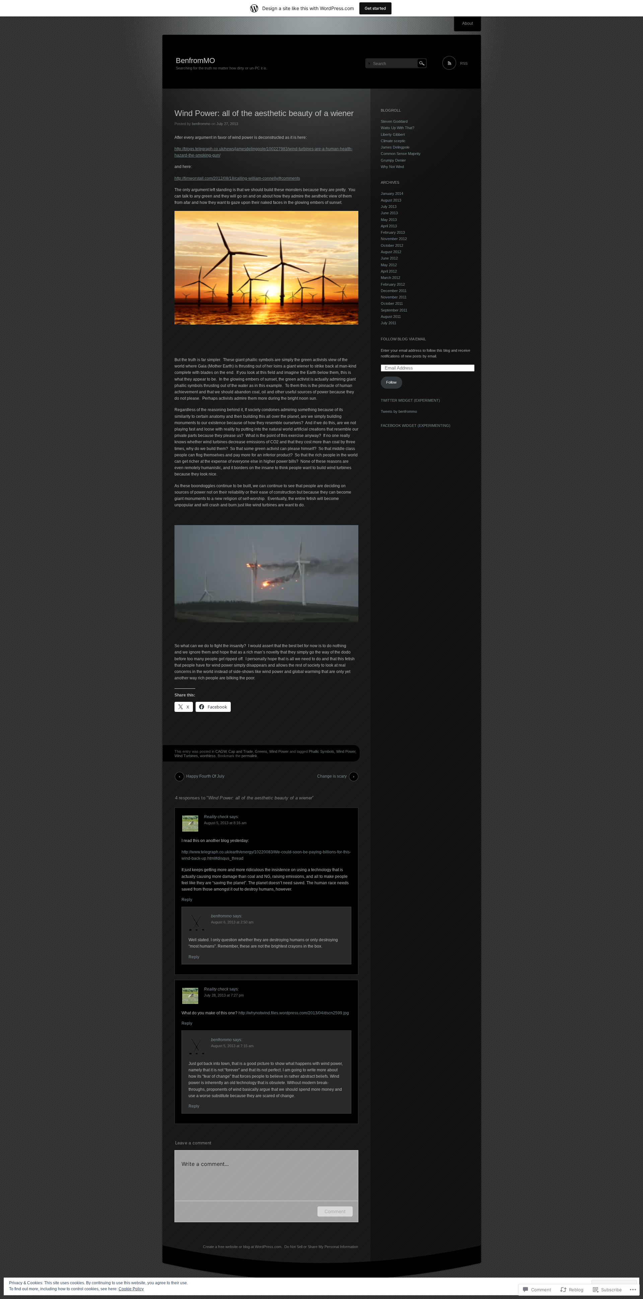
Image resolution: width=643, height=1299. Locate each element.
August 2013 (391, 200)
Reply (187, 899)
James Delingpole (395, 147)
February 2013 (393, 232)
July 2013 (389, 207)
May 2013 (389, 220)
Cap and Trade (240, 751)
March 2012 (390, 278)
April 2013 (389, 226)
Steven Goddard (394, 121)
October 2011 (392, 303)
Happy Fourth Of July (205, 776)
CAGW (220, 751)
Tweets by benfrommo (399, 411)
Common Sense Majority (401, 154)
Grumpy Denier (393, 160)
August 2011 (391, 317)
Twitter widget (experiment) (410, 400)
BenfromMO (195, 60)
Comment (335, 1211)
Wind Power (279, 751)
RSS (464, 63)
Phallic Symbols (321, 751)
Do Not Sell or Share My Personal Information (321, 1247)
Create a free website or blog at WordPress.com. (242, 1247)
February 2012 (393, 284)
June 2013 (389, 213)
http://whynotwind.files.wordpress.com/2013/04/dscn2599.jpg (293, 1013)
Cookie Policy (131, 1289)
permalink (249, 756)
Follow (391, 382)
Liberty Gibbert (393, 134)
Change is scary (332, 776)
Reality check (216, 816)
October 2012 (392, 245)
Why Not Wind (392, 167)
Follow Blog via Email (403, 339)
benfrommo (201, 124)
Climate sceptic (393, 141)
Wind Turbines (186, 756)
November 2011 (394, 297)
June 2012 (389, 258)
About (467, 23)
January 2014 (392, 193)
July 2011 (388, 323)
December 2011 (394, 291)
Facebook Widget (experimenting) (415, 425)
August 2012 (391, 252)
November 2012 (394, 239)
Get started (375, 8)
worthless (208, 756)
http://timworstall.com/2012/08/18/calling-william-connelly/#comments (237, 178)
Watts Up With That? (397, 128)
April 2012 (389, 271)
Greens (261, 751)
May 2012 (389, 265)
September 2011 (394, 310)
